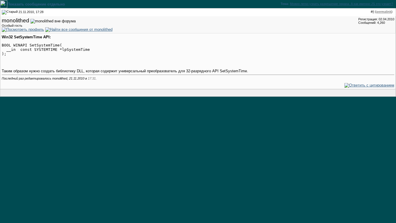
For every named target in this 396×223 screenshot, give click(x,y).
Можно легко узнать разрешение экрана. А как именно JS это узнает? (341, 4)
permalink (383, 11)
